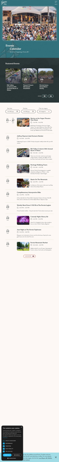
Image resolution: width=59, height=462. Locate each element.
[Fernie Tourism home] (4, 3)
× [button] (21, 427)
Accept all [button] (7, 455)
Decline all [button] (17, 455)
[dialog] (12, 443)
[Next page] (51, 96)
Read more (5, 437)
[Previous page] (44, 96)
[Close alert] (56, 457)
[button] (12, 458)
